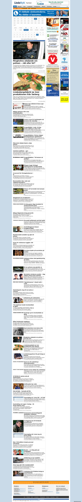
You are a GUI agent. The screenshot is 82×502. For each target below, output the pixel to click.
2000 (18, 18)
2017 (50, 483)
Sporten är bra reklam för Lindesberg (34, 369)
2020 (55, 483)
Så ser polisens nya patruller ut (33, 267)
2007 (42, 18)
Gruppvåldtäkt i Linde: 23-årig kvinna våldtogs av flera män (32, 128)
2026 (14, 25)
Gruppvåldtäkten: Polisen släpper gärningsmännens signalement (33, 136)
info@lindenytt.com (31, 488)
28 (28, 36)
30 (34, 36)
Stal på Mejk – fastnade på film (22, 391)
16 (25, 34)
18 (31, 34)
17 (28, 34)
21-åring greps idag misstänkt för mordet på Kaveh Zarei (33, 205)
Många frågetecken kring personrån (23, 213)
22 (43, 34)
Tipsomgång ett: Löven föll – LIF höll (34, 397)
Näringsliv (19, 6)
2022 (59, 483)
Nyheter (15, 8)
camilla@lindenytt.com (22, 490)
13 (17, 34)
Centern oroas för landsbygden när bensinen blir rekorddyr (34, 120)
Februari (20, 27)
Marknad (43, 6)
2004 (32, 18)
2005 (35, 18)
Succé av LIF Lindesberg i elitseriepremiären (31, 362)
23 (14, 36)
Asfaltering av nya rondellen (32, 458)
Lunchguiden (29, 6)
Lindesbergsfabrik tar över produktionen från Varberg (26, 93)
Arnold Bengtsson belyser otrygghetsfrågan (31, 227)
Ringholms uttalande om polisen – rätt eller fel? (25, 62)
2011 (38, 483)
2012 (40, 483)
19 (34, 34)
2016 (48, 483)
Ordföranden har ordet (30, 384)
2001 (21, 18)
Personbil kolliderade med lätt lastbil (34, 220)
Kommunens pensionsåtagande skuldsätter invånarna (33, 413)
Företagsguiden (37, 6)
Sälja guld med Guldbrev (35, 500)
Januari (15, 27)
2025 (65, 483)
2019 (53, 483)
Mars (26, 27)
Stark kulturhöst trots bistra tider (33, 328)
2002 (25, 18)
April (31, 27)
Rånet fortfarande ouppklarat (21, 321)
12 (14, 34)
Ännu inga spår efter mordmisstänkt (23, 465)
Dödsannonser (33, 8)
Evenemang (49, 6)
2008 (32, 483)
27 (25, 36)
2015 (46, 483)
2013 (42, 483)
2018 (52, 483)
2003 (28, 18)
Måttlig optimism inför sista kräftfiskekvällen (21, 112)
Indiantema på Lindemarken (32, 297)
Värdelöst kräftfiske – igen (20, 151)
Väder (29, 8)
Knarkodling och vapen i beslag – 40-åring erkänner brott (23, 404)
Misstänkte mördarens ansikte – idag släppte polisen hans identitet (34, 275)
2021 (57, 483)
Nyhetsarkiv (19, 8)
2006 (39, 18)
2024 (63, 483)
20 (37, 34)
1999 (14, 18)
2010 (36, 483)
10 (40, 32)
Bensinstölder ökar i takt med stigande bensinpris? (21, 181)
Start (15, 6)
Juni (42, 27)
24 (17, 36)
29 (31, 36)
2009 (34, 483)
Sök (67, 6)
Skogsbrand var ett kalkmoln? (21, 197)
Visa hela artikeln (42, 101)
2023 (61, 483)
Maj (36, 27)
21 (40, 34)
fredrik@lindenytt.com (21, 488)
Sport (24, 6)
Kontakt (54, 6)
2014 (44, 483)
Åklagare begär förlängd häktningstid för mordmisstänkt (33, 166)
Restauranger (24, 8)
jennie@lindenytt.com (21, 491)
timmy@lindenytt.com (17, 494)
